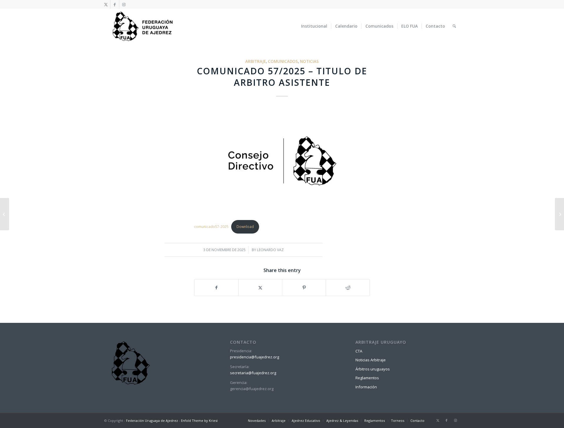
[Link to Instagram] (123, 4)
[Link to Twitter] (106, 4)
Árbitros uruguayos (372, 369)
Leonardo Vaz (270, 249)
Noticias (309, 61)
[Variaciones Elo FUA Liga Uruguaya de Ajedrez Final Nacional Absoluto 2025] (4, 214)
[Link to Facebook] (114, 4)
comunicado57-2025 (211, 226)
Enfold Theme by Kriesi (199, 420)
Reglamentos (367, 377)
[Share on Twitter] (260, 287)
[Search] (454, 26)
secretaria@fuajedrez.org (253, 372)
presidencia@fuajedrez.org (254, 357)
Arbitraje (255, 61)
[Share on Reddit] (348, 287)
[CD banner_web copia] (282, 162)
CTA (358, 351)
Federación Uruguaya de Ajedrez (152, 420)
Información (366, 387)
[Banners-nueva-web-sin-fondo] (142, 26)
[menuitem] (314, 26)
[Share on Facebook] (216, 287)
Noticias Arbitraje (370, 359)
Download (245, 226)
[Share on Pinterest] (304, 287)
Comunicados (283, 61)
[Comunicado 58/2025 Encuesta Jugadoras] (559, 214)
